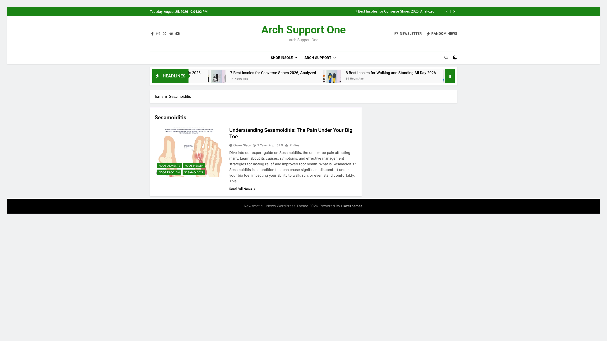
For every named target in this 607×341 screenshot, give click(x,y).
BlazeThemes (352, 206)
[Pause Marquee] (450, 76)
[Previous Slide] (447, 11)
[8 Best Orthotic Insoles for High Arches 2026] (440, 79)
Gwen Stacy (242, 145)
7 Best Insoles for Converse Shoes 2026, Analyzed (394, 11)
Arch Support (317, 58)
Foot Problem (169, 172)
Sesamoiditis (193, 172)
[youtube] (177, 34)
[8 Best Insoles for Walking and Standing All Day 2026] (320, 79)
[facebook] (152, 34)
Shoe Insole (282, 58)
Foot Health (194, 166)
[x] (164, 34)
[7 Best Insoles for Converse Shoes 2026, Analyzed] (204, 79)
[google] (171, 34)
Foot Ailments (169, 166)
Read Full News (240, 188)
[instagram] (158, 34)
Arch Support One (303, 29)
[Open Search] (446, 57)
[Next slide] (454, 11)
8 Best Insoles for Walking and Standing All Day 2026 (379, 73)
